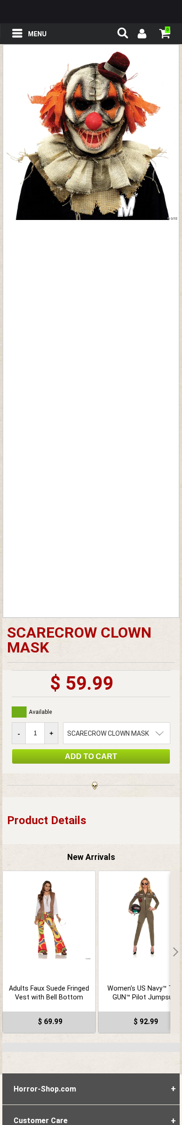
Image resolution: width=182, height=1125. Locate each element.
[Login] (141, 34)
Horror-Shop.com (91, 11)
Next (175, 952)
